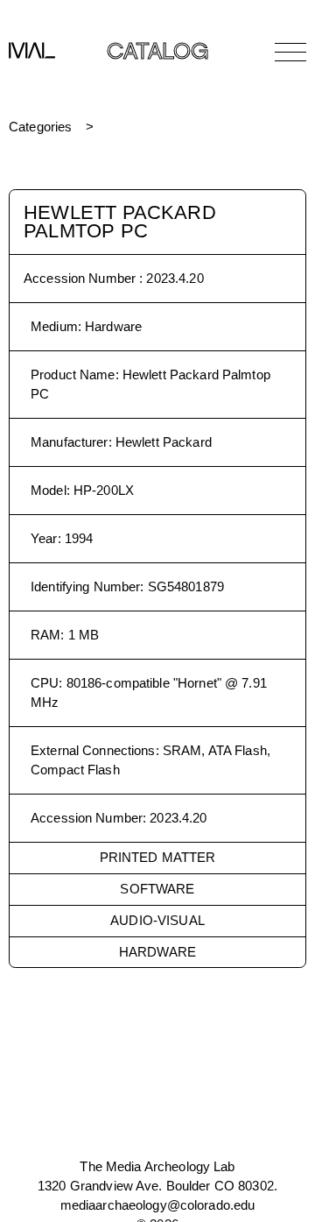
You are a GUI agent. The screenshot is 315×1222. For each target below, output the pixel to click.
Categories (40, 126)
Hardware (157, 951)
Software (157, 888)
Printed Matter (158, 857)
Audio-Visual (157, 920)
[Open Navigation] (290, 51)
